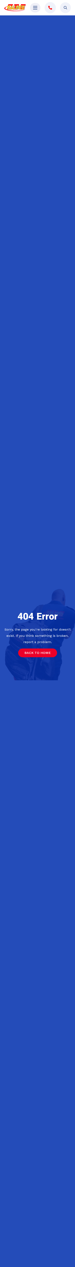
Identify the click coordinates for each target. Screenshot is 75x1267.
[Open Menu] (35, 7)
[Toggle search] (65, 7)
